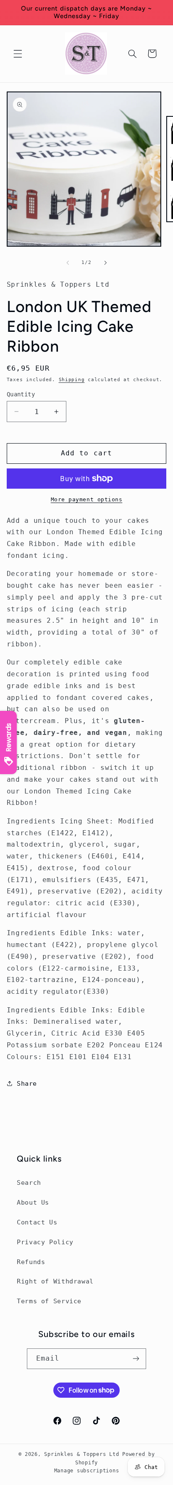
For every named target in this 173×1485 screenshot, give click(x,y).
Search (29, 1182)
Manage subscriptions (86, 1471)
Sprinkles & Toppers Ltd (81, 1454)
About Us (33, 1202)
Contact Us (37, 1222)
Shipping (72, 379)
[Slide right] (105, 262)
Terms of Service (49, 1301)
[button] (17, 53)
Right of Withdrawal (55, 1281)
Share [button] (27, 1083)
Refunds (31, 1261)
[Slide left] (67, 262)
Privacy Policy (45, 1242)
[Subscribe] (136, 1358)
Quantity (21, 394)
